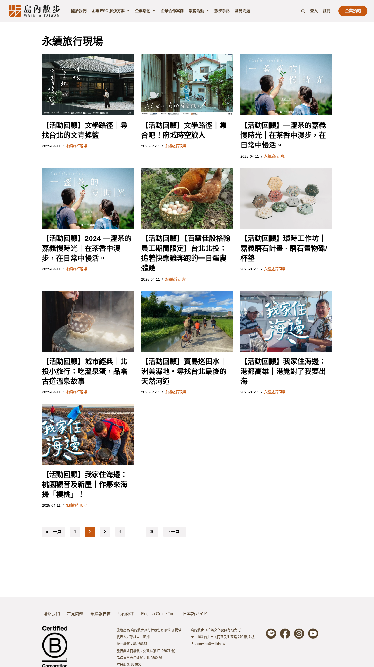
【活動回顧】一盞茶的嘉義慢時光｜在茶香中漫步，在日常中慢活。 (283, 135)
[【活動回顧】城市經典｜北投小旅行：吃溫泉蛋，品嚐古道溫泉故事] (88, 321)
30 (152, 531)
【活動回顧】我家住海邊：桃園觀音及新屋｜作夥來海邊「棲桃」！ (84, 484)
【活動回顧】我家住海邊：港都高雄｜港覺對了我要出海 (283, 371)
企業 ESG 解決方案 (108, 11)
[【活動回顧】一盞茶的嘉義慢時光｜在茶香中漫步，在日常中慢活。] (286, 84)
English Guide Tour (158, 614)
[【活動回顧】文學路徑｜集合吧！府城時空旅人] (187, 84)
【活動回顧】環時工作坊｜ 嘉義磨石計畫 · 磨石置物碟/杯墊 (283, 248)
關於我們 (79, 11)
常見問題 (242, 11)
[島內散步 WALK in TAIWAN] (34, 11)
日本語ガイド (195, 614)
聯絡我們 (52, 614)
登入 (314, 11)
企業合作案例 (172, 11)
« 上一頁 (53, 531)
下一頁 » (175, 531)
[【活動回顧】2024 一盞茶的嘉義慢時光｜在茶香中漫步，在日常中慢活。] (88, 198)
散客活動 (196, 11)
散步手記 (222, 11)
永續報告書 (100, 614)
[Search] (303, 11)
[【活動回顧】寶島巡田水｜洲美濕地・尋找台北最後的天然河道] (187, 321)
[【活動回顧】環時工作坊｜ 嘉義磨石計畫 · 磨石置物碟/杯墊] (286, 198)
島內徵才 (126, 614)
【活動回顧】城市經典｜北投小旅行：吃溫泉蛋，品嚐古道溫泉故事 (84, 371)
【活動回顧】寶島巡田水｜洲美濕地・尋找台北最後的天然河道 (184, 371)
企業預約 (353, 11)
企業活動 (142, 11)
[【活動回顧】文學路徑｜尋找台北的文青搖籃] (88, 84)
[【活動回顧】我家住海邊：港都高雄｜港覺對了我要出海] (286, 321)
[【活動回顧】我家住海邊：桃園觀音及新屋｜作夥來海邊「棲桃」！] (88, 434)
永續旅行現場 (76, 146)
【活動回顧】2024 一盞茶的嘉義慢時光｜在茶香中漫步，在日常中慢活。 (87, 248)
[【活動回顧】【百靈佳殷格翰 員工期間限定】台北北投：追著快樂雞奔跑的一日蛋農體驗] (187, 198)
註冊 (326, 11)
